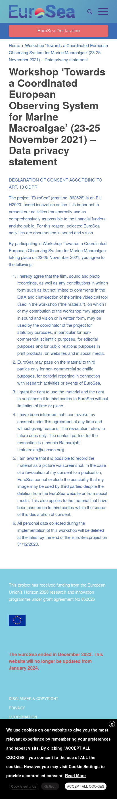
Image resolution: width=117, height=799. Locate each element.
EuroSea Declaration (58, 30)
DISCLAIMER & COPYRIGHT (33, 698)
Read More (75, 775)
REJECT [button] (50, 786)
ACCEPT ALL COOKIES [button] (85, 786)
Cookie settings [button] (23, 786)
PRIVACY (17, 708)
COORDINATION (23, 717)
